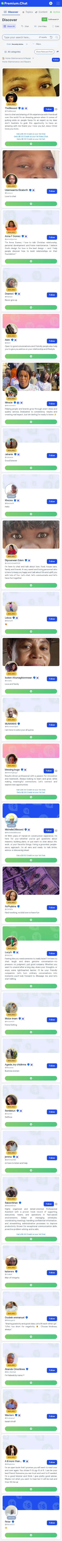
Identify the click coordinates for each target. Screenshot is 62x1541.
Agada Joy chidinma (16, 1064)
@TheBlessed (10, 111)
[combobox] (45, 44)
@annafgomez (11, 239)
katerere (10, 1271)
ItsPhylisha (11, 906)
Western (9, 1415)
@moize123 (9, 1021)
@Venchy (8, 955)
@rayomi (8, 1114)
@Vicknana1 (10, 1418)
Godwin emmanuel (15, 1317)
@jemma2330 (10, 1160)
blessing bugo (12, 769)
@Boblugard (10, 1320)
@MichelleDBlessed (13, 832)
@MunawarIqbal (11, 726)
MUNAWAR (11, 723)
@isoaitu (8, 681)
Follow (56, 60)
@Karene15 (9, 503)
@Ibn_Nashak (10, 1372)
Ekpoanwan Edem (14, 560)
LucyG (8, 952)
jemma (8, 1156)
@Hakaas (8, 297)
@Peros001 (9, 1524)
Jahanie (9, 454)
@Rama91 (9, 621)
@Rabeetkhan (10, 1205)
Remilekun (10, 1110)
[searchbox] (49, 44)
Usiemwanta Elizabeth (17, 190)
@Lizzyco (9, 193)
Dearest (9, 293)
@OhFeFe (9, 909)
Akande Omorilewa (15, 1369)
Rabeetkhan (11, 1202)
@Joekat (8, 1274)
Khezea (9, 500)
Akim (8, 340)
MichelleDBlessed (14, 829)
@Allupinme (10, 1464)
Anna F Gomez (13, 236)
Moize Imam (11, 1018)
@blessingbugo (11, 772)
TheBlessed (11, 108)
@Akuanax (9, 1067)
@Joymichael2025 (12, 563)
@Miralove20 (10, 405)
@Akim (8, 343)
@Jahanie (9, 457)
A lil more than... (13, 1461)
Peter (8, 1521)
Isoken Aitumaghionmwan (19, 677)
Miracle (9, 402)
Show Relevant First (44, 52)
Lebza (8, 617)
